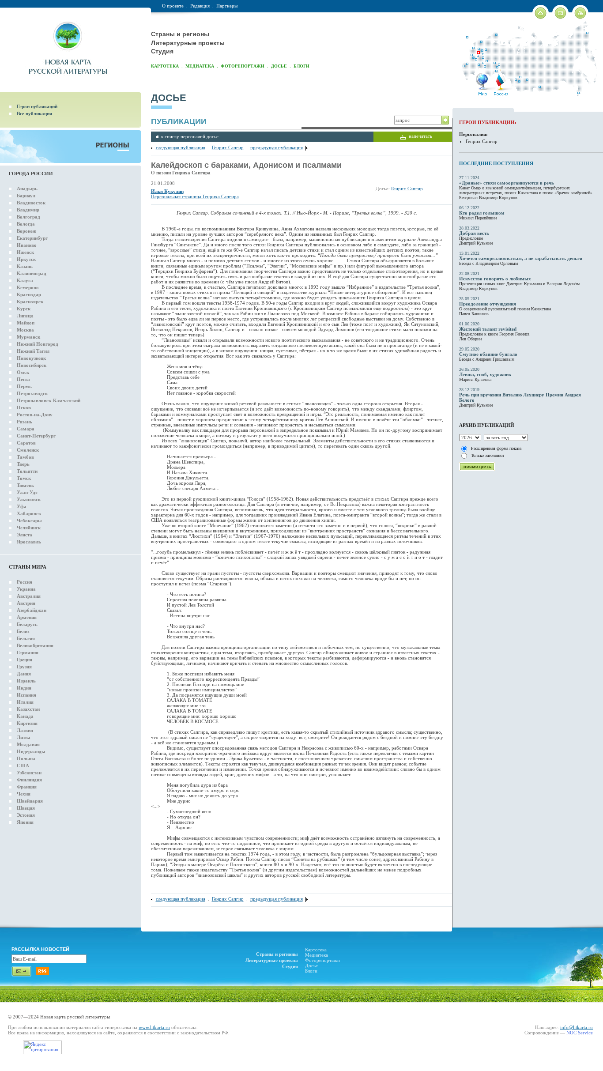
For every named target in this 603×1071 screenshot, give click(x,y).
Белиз (23, 631)
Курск (23, 308)
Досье (279, 66)
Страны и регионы (180, 34)
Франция (27, 786)
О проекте (173, 5)
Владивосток (31, 202)
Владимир (28, 209)
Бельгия (26, 638)
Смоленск (28, 450)
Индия (24, 687)
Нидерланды (31, 751)
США (23, 765)
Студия (162, 51)
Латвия (25, 730)
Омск (23, 372)
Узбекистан (29, 772)
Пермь (24, 386)
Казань (25, 266)
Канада (25, 716)
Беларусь (27, 624)
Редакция (200, 5)
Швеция (26, 808)
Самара (25, 428)
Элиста (24, 534)
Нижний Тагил (33, 351)
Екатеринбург (32, 238)
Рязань (24, 421)
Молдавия (28, 744)
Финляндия (29, 779)
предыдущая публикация (276, 147)
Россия (24, 582)
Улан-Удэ (27, 492)
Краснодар (29, 294)
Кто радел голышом (482, 212)
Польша (26, 758)
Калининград (31, 273)
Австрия (26, 603)
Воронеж (26, 231)
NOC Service (579, 1032)
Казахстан (28, 709)
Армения (27, 617)
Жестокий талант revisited (487, 329)
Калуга (25, 280)
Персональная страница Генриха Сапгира (195, 196)
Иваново (27, 245)
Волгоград (28, 216)
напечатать (420, 136)
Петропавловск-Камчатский (48, 400)
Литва (23, 737)
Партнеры (226, 5)
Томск (24, 478)
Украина (26, 589)
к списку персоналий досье (190, 136)
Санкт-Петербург (36, 435)
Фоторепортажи (242, 66)
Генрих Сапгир (228, 147)
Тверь (23, 464)
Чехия (23, 793)
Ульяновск (29, 499)
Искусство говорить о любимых (495, 278)
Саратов (26, 442)
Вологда (26, 223)
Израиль (26, 680)
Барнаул (26, 195)
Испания (26, 695)
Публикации (179, 121)
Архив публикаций (486, 425)
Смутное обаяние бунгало (488, 354)
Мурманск (28, 336)
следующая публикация (180, 147)
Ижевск (25, 252)
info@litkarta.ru (576, 1027)
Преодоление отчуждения (487, 303)
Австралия (29, 596)
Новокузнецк (31, 358)
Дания (24, 673)
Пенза (23, 379)
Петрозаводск (32, 393)
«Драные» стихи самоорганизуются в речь (506, 182)
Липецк (25, 315)
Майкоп (25, 322)
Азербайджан (31, 610)
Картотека (165, 66)
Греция (24, 659)
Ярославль (29, 541)
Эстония (26, 815)
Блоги (301, 66)
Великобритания (35, 645)
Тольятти (27, 471)
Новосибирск (31, 365)
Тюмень (25, 485)
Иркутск (26, 259)
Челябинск (29, 527)
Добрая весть (474, 233)
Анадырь (27, 188)
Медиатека (199, 66)
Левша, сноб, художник (485, 374)
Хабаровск (29, 513)
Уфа (21, 506)
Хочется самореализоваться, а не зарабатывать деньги (520, 258)
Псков (24, 407)
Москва (25, 329)
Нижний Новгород (37, 344)
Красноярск (30, 301)
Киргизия (27, 723)
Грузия (24, 666)
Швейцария (30, 800)
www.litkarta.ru (154, 1027)
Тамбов (25, 457)
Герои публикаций (37, 106)
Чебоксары (29, 520)
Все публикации (34, 113)
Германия (27, 652)
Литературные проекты (188, 42)
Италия (25, 702)
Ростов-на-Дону (35, 414)
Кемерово (28, 287)
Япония (25, 822)
